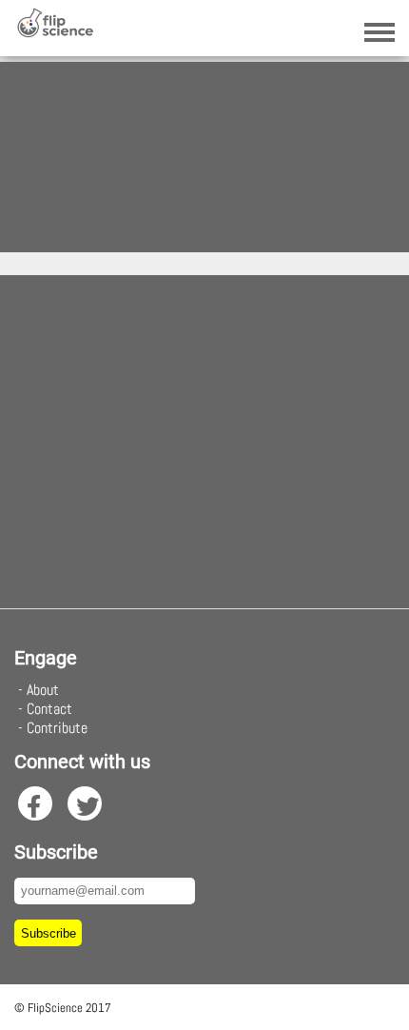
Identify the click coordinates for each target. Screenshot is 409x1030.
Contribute (57, 728)
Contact (49, 709)
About (43, 690)
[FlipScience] (54, 33)
